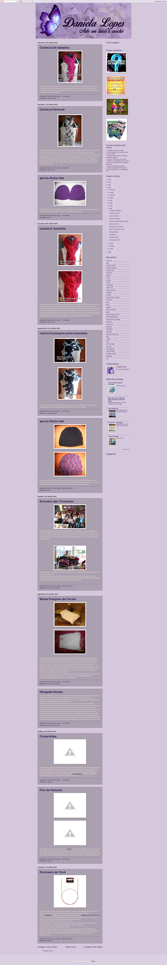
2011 (109, 184)
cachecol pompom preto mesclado (63, 333)
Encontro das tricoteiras (53, 588)
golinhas (108, 307)
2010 (109, 187)
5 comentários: (66, 168)
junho (111, 203)
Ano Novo (109, 260)
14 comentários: (66, 681)
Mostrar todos (126, 449)
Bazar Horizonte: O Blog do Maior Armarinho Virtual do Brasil (116, 399)
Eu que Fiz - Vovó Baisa (115, 422)
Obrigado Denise (51, 691)
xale (107, 358)
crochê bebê (109, 285)
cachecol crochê (51, 98)
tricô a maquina (110, 344)
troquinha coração (111, 353)
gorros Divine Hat (52, 178)
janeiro (112, 248)
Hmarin (69, 849)
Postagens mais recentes (47, 947)
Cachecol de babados (54, 47)
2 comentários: (66, 96)
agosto (112, 197)
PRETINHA (109, 329)
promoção (49, 940)
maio (111, 205)
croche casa (109, 287)
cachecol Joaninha (53, 228)
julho (111, 200)
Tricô (107, 341)
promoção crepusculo (112, 334)
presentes (109, 326)
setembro (112, 195)
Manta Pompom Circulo (53, 683)
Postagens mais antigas (93, 947)
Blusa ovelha (120, 438)
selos (107, 336)
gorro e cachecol (110, 309)
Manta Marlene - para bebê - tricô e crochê (122, 424)
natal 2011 (109, 322)
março (112, 243)
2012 (109, 182)
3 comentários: (65, 859)
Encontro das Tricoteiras (57, 501)
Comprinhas (48, 736)
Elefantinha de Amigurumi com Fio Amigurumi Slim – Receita (117, 403)
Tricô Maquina (110, 349)
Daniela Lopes (122, 367)
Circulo (108, 277)
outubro (112, 192)
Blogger (93, 961)
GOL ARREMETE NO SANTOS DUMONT (122, 411)
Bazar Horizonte (77, 774)
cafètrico (108, 275)
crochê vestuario (110, 290)
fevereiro (112, 246)
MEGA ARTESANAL (112, 317)
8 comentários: (66, 320)
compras (49, 782)
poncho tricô (109, 324)
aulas (107, 263)
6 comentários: (65, 780)
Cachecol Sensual (52, 109)
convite (108, 282)
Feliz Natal (109, 299)
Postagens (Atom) (48, 950)
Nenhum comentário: (68, 488)
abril (111, 208)
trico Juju (108, 346)
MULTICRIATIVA (113, 409)
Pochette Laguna (121, 385)
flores (107, 304)
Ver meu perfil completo (122, 369)
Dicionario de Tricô (53, 872)
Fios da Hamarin (51, 790)
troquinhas (109, 356)
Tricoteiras (48, 915)
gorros (48, 217)
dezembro (113, 189)
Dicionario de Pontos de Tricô (90, 915)
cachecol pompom (52, 413)
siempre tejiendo (113, 436)
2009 (109, 252)
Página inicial (70, 947)
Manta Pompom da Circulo (58, 599)
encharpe (108, 292)
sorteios (108, 339)
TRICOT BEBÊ (110, 351)
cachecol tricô (51, 170)
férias (107, 302)
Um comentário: (66, 723)
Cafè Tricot (109, 273)
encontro (108, 295)
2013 (109, 179)
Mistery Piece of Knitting (113, 319)
